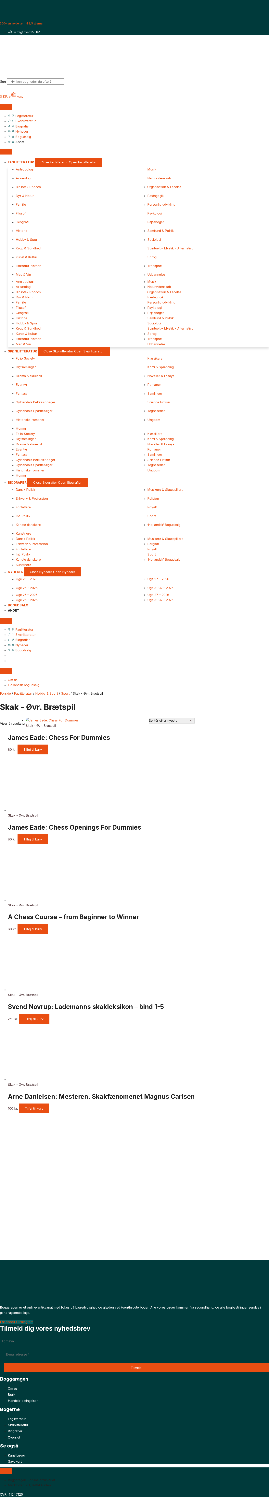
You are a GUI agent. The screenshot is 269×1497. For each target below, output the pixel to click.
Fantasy (22, 393)
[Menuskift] (6, 107)
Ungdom (153, 420)
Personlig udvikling (161, 204)
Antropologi (24, 169)
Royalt (152, 507)
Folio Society (25, 358)
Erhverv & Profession (32, 498)
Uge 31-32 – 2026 (160, 588)
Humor (21, 428)
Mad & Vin (23, 274)
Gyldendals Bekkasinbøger (35, 402)
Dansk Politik (25, 490)
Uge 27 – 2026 (158, 579)
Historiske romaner (30, 420)
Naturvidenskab (159, 178)
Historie (21, 231)
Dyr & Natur (25, 196)
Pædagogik (155, 196)
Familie (21, 204)
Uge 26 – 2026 (27, 588)
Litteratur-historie (28, 266)
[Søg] (71, 83)
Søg (3, 81)
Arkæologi (23, 178)
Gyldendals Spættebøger (34, 411)
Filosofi (21, 213)
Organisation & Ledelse (164, 187)
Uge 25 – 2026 (26, 579)
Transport (154, 266)
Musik (151, 169)
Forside (5, 693)
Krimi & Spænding (160, 367)
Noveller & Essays (160, 376)
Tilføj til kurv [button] (32, 749)
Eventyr (21, 385)
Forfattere (23, 507)
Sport (151, 516)
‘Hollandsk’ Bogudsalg (163, 525)
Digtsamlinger (26, 367)
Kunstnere (23, 533)
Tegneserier (156, 411)
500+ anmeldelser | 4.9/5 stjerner (22, 23)
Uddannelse (156, 274)
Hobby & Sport (27, 240)
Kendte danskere (28, 525)
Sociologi (154, 240)
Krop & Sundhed (28, 248)
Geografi (22, 222)
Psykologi (154, 213)
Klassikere (154, 358)
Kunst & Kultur (26, 257)
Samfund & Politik (160, 231)
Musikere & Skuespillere (165, 490)
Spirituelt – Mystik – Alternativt (170, 248)
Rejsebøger (155, 222)
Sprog (152, 257)
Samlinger (154, 393)
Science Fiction (158, 402)
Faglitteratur (23, 693)
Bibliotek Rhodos (28, 187)
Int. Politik (23, 516)
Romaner (154, 385)
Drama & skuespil (29, 376)
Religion (153, 498)
